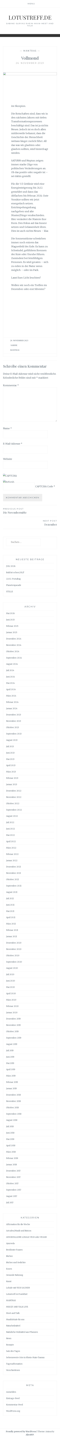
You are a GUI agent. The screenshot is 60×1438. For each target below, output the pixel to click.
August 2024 (12, 664)
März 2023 (11, 772)
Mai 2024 (10, 683)
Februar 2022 (12, 854)
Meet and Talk (13, 1313)
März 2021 (11, 924)
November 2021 (13, 873)
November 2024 (13, 645)
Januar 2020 (11, 1012)
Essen (9, 1269)
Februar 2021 (12, 930)
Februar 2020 (12, 1006)
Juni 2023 (10, 753)
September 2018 (13, 1114)
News (8, 1338)
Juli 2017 (9, 1202)
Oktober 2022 (12, 803)
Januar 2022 (11, 860)
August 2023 (11, 740)
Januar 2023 (11, 784)
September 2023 (14, 734)
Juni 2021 (10, 905)
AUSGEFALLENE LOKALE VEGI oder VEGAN (26, 1237)
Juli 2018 (10, 1126)
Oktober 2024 (12, 651)
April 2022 (11, 841)
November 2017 (13, 1177)
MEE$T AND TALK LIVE (17, 1307)
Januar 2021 (11, 936)
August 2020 (12, 968)
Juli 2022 (10, 822)
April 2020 (11, 993)
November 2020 (13, 949)
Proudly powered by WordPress (21, 1431)
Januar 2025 (11, 632)
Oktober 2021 (12, 879)
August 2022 (12, 816)
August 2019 (11, 1044)
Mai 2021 (10, 911)
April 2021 (10, 917)
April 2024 (11, 689)
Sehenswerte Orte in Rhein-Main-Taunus (25, 1357)
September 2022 (14, 810)
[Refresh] (8, 481)
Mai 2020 (10, 987)
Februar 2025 (12, 626)
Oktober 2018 (12, 1107)
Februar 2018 (12, 1158)
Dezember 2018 (13, 1095)
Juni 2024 (10, 677)
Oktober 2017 (12, 1183)
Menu (31, 3)
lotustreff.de (30, 17)
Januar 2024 (11, 708)
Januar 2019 (11, 1088)
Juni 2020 (10, 981)
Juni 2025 (10, 620)
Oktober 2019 (12, 1031)
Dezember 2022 (13, 791)
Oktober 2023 (12, 727)
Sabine (14, 345)
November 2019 (13, 1025)
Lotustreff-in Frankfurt (17, 1294)
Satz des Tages (13, 1351)
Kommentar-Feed (14, 1404)
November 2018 (13, 1101)
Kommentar (11, 385)
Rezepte (10, 1345)
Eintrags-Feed (13, 1398)
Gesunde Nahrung (14, 1275)
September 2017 (13, 1190)
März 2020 (11, 1000)
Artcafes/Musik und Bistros (18, 1231)
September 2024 (14, 658)
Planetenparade (13, 585)
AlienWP (30, 1435)
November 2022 (13, 797)
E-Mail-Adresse (12, 443)
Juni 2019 (10, 1057)
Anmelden (11, 1392)
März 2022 (11, 848)
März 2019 (11, 1076)
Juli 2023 (10, 746)
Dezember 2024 (13, 639)
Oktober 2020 (12, 955)
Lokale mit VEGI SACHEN (18, 1288)
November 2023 (13, 721)
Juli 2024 (10, 670)
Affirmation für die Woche (18, 1224)
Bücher (9, 1256)
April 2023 (10, 765)
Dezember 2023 (13, 715)
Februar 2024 (12, 702)
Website (7, 459)
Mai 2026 (10, 613)
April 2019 (10, 1069)
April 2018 (10, 1145)
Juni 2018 (10, 1133)
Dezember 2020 (13, 943)
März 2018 (11, 1152)
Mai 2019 (10, 1063)
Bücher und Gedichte (16, 1262)
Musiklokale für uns (15, 1319)
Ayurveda (10, 1243)
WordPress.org (13, 1411)
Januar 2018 (11, 1164)
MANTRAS (30, 51)
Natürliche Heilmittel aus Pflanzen (22, 1332)
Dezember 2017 (13, 1171)
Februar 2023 (12, 778)
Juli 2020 (10, 974)
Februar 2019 (12, 1082)
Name (7, 428)
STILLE (9, 591)
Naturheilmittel (13, 1326)
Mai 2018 (10, 1139)
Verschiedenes (13, 1370)
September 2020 (14, 962)
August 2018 (11, 1120)
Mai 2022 (10, 835)
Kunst (9, 1281)
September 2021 (13, 886)
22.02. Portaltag (13, 579)
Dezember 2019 (13, 1019)
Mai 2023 (10, 759)
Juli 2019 (10, 1050)
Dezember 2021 (13, 867)
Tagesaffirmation (14, 1364)
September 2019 (13, 1038)
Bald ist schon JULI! (15, 572)
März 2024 (11, 696)
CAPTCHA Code (44, 486)
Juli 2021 (10, 898)
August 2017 (11, 1196)
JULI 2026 (10, 566)
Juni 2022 (10, 829)
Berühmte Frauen (14, 1250)
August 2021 (11, 892)
